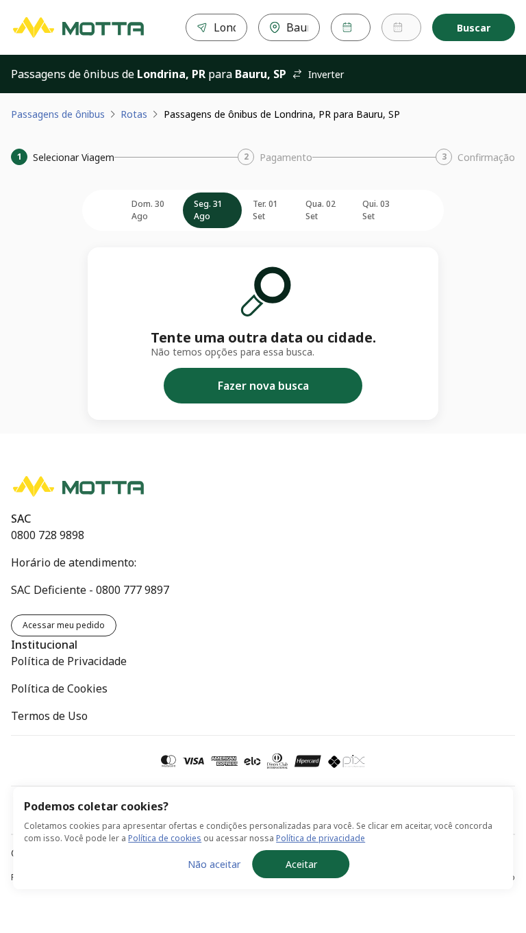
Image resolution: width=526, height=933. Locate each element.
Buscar (473, 27)
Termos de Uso (49, 715)
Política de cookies (164, 838)
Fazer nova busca (263, 385)
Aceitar (301, 864)
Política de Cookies (59, 688)
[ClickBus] (59, 483)
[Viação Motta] (78, 27)
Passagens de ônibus (58, 114)
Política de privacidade (320, 838)
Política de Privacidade (69, 661)
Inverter (326, 74)
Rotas (134, 114)
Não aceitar (214, 864)
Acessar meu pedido (64, 625)
